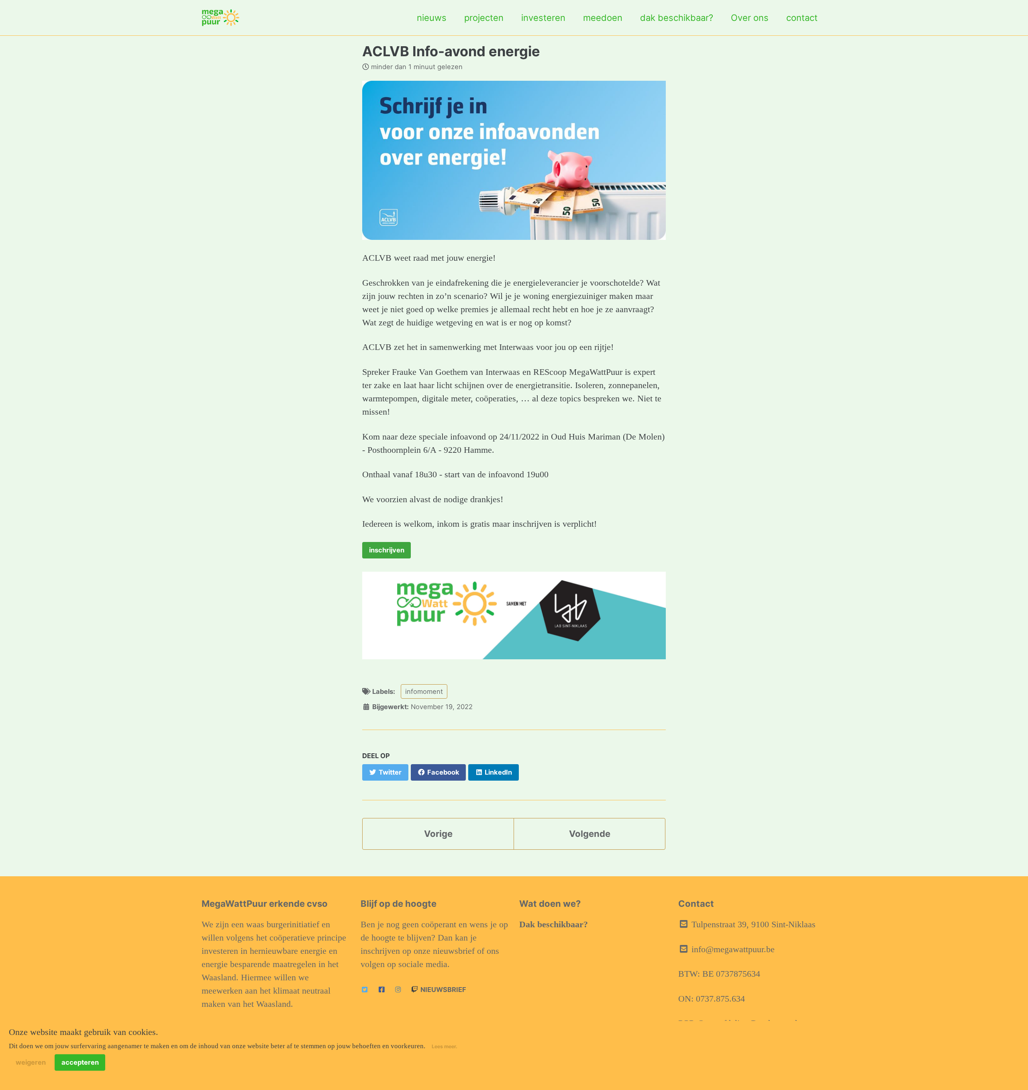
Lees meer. (444, 1046)
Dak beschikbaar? (553, 924)
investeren (543, 17)
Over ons (750, 17)
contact (802, 17)
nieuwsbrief (442, 990)
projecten (484, 17)
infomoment (424, 691)
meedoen (602, 17)
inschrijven (386, 550)
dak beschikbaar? (676, 17)
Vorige (438, 833)
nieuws (432, 17)
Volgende (589, 833)
